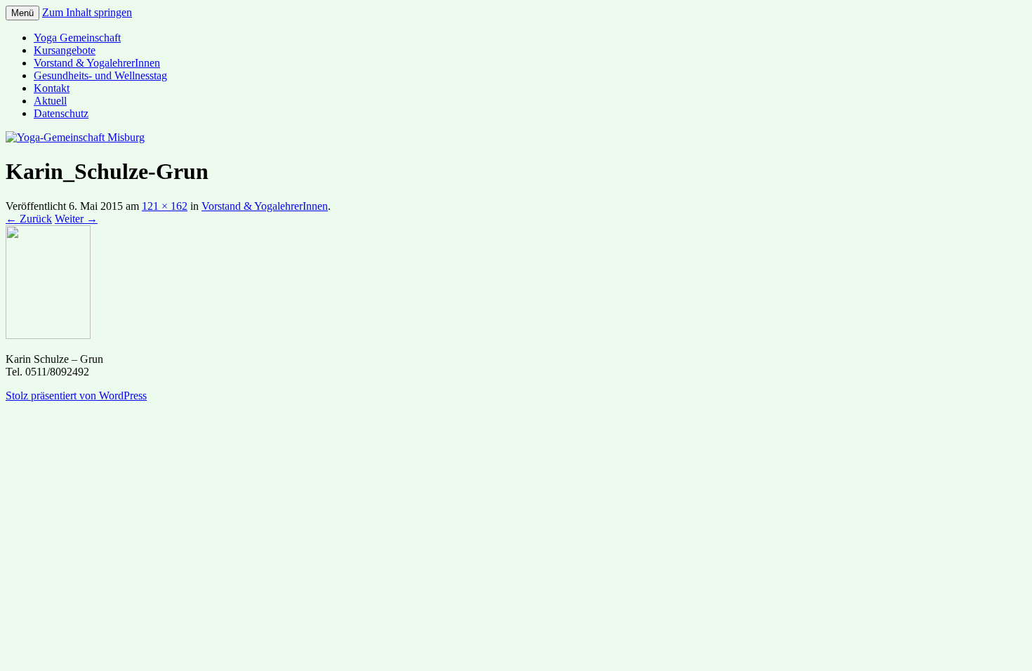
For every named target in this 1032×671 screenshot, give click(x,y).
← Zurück (29, 219)
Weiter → (76, 219)
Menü (22, 13)
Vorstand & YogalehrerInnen (97, 63)
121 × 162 (164, 206)
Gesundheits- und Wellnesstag (100, 75)
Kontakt (52, 88)
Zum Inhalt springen (87, 12)
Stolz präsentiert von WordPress (76, 395)
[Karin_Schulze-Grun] (48, 335)
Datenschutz (61, 113)
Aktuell (50, 101)
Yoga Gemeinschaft (77, 38)
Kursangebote (64, 50)
